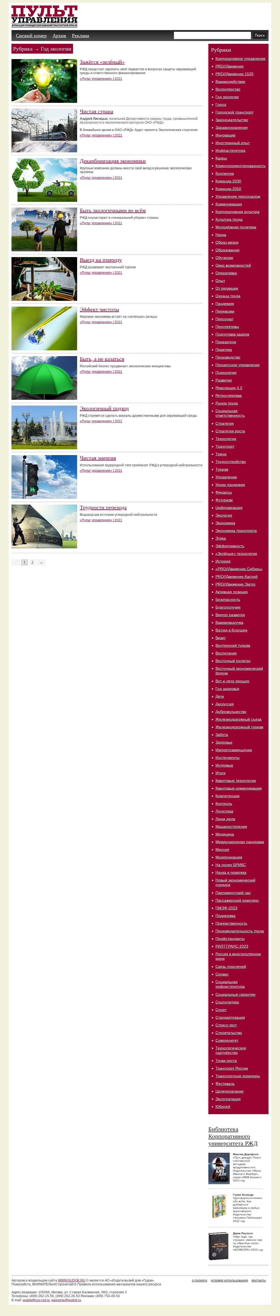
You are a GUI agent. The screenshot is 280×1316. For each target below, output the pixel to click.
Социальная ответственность (230, 413)
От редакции (226, 288)
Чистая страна (96, 111)
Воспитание (226, 653)
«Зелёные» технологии (236, 553)
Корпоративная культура (237, 211)
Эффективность (229, 546)
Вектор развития (230, 615)
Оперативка (226, 273)
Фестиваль (225, 1083)
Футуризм (224, 500)
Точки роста (226, 1060)
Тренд (220, 454)
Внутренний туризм (232, 645)
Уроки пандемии (230, 484)
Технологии (225, 438)
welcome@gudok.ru (66, 1300)
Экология (223, 515)
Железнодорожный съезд (238, 719)
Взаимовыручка (229, 622)
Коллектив (224, 173)
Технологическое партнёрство (230, 1050)
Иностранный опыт (232, 143)
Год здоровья (227, 688)
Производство (227, 357)
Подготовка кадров (232, 334)
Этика (220, 538)
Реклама (80, 35)
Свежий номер (31, 35)
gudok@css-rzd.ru (36, 1300)
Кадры (221, 158)
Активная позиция (231, 592)
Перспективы (227, 326)
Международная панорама (239, 842)
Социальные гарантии (235, 994)
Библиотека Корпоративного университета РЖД (233, 1136)
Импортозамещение (233, 750)
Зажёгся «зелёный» (102, 62)
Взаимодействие (230, 81)
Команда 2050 (228, 189)
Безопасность (227, 599)
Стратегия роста (230, 431)
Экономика (225, 523)
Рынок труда (226, 403)
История (223, 561)
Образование (227, 250)
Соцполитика (227, 1002)
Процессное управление (237, 365)
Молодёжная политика (235, 227)
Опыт (220, 280)
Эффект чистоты (99, 309)
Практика (223, 349)
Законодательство (231, 120)
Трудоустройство (230, 461)
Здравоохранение (231, 127)
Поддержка (225, 915)
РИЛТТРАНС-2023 (231, 946)
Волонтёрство (227, 89)
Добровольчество (230, 711)
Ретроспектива (228, 395)
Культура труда (229, 219)
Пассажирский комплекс (237, 900)
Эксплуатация (228, 1099)
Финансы (223, 492)
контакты (259, 1280)
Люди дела (225, 819)
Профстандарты (230, 938)
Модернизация (228, 857)
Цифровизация (229, 507)
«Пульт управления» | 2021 (101, 79)
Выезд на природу (101, 260)
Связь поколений (230, 966)
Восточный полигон (232, 661)
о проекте (199, 1280)
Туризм (221, 469)
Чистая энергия (98, 458)
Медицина (224, 834)
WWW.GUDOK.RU (71, 1280)
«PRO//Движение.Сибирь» (238, 569)
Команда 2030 (228, 181)
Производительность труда (239, 931)
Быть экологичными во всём (113, 210)
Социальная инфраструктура (230, 984)
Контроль (223, 803)
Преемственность (231, 923)
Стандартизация (230, 1017)
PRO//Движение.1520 (234, 74)
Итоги (220, 773)
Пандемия (224, 303)
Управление (226, 477)
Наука (220, 234)
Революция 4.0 (228, 388)
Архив (59, 35)
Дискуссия (224, 704)
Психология (226, 372)
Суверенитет (226, 1040)
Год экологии (227, 97)
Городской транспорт (234, 112)
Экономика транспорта (236, 530)
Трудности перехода (103, 507)
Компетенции (227, 796)
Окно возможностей (233, 265)
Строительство (228, 1032)
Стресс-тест (226, 1025)
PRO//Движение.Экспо (235, 584)
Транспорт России (231, 1068)
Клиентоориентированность (240, 166)
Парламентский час (233, 892)
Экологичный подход (104, 408)
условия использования (229, 1280)
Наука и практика (230, 872)
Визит (220, 638)
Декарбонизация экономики (113, 161)
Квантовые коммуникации (238, 788)
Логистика (224, 811)
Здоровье (223, 742)
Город (220, 104)
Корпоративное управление (240, 58)
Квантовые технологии (235, 780)
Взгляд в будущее (231, 630)
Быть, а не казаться (102, 359)
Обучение (224, 257)
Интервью (224, 765)
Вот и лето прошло (232, 681)
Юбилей (222, 1106)
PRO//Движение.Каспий (236, 576)
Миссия (222, 849)
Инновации (225, 135)
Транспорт (224, 446)
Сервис (222, 974)
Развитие (223, 380)
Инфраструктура (230, 150)
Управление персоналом (237, 196)
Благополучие (228, 607)
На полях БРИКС (230, 865)
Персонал (224, 319)
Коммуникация (228, 204)
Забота (221, 734)
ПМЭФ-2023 (226, 908)
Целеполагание (229, 1091)
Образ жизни (226, 242)
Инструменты (227, 757)
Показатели (225, 342)
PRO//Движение (229, 66)
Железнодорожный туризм (239, 727)
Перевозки (224, 311)
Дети (219, 696)
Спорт (220, 1010)
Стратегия (224, 423)
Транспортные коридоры (237, 1076)
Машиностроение (231, 826)
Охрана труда (227, 296)
